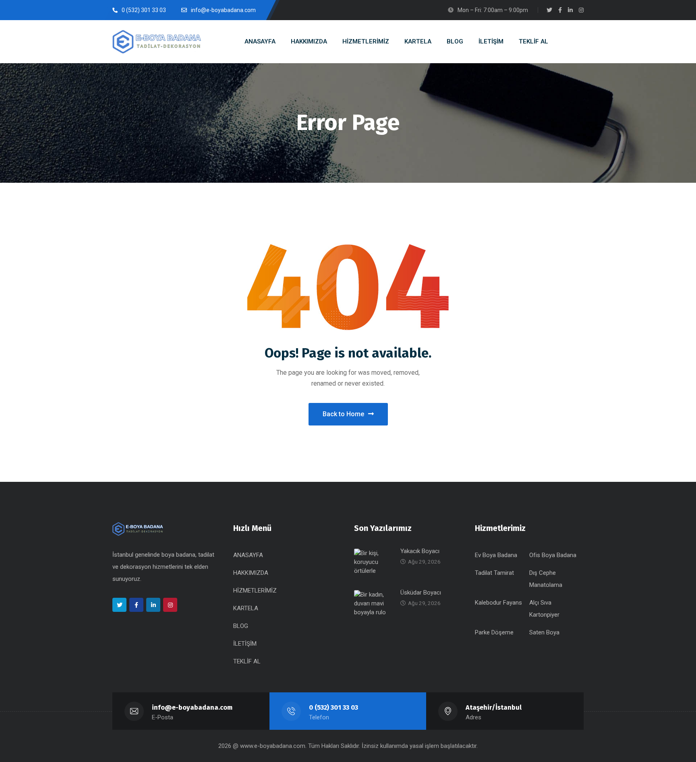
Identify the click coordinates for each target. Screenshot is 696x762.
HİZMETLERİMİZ (255, 590)
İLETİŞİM (245, 643)
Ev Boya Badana (496, 555)
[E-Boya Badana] (156, 42)
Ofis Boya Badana (552, 555)
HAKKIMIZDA (250, 572)
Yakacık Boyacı (419, 551)
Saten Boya (544, 632)
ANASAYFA (248, 555)
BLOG (240, 626)
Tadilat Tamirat (494, 572)
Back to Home (343, 414)
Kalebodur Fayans (498, 602)
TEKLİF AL (247, 661)
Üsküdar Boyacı (420, 592)
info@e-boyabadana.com (192, 707)
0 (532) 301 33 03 (333, 707)
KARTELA (245, 608)
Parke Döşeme (494, 632)
